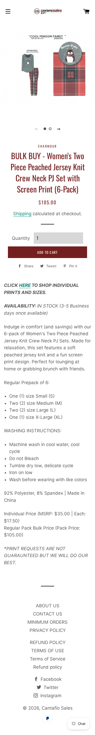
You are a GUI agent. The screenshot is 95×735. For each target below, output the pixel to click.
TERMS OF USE (47, 650)
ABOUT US (47, 605)
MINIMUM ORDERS (47, 622)
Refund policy (47, 667)
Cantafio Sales (57, 708)
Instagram (50, 695)
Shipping (22, 213)
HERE (25, 285)
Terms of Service (47, 659)
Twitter (50, 687)
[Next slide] (58, 129)
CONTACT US (47, 614)
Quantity (21, 238)
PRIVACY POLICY (48, 630)
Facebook (50, 679)
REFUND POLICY (47, 642)
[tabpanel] (47, 68)
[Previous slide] (36, 129)
